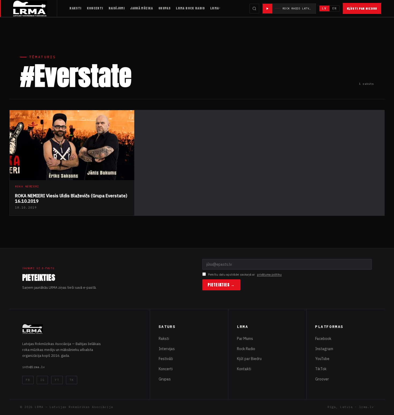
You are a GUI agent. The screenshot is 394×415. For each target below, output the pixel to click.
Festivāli (166, 358)
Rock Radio (246, 348)
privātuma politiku (269, 274)
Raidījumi (117, 8)
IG (42, 380)
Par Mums (245, 338)
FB (28, 380)
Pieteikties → (221, 285)
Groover (322, 379)
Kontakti (244, 368)
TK (71, 380)
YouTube (322, 358)
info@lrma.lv (33, 367)
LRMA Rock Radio (190, 8)
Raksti (75, 8)
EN (334, 8)
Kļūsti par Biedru (362, 8)
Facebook (323, 338)
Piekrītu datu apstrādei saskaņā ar (245, 274)
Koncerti (95, 8)
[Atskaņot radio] (267, 8)
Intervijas (167, 348)
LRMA (214, 8)
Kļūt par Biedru (249, 358)
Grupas (164, 8)
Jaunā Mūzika (141, 8)
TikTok (320, 368)
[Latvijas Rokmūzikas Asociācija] (35, 8)
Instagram (324, 348)
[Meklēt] (254, 8)
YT (57, 380)
